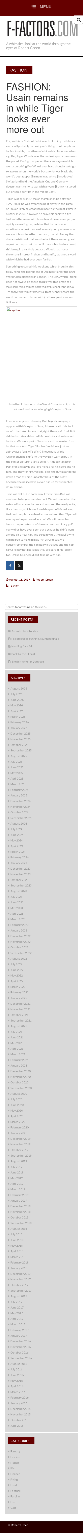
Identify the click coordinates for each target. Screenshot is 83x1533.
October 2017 (19, 1285)
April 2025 (16, 778)
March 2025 (17, 784)
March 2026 (17, 716)
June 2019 (17, 1172)
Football (15, 1490)
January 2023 (18, 930)
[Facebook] (10, 565)
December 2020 (20, 1071)
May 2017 (16, 1313)
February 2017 (19, 1330)
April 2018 (16, 1251)
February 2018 (19, 1262)
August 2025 (18, 756)
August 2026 (18, 688)
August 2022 (18, 958)
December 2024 (20, 801)
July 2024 (16, 829)
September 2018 (21, 1223)
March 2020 (17, 1121)
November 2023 (20, 874)
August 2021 (18, 1026)
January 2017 (18, 1335)
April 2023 (16, 913)
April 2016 (16, 1386)
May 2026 (16, 705)
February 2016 (19, 1397)
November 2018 (20, 1211)
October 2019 (19, 1150)
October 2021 (19, 1015)
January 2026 (18, 728)
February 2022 (19, 992)
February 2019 (19, 1195)
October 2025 (19, 744)
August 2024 (18, 823)
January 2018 (18, 1268)
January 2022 (18, 998)
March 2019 (17, 1189)
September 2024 (21, 818)
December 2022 (20, 936)
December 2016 (20, 1341)
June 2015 (17, 1425)
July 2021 (16, 1031)
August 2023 (18, 891)
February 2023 (19, 924)
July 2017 (16, 1301)
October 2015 (19, 1420)
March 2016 (17, 1392)
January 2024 (18, 863)
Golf (13, 1507)
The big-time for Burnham (27, 661)
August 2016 (18, 1363)
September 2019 (21, 1155)
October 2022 (19, 947)
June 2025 (17, 767)
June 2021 (17, 1037)
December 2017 (20, 1273)
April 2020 (16, 1116)
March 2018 (17, 1256)
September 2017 (21, 1290)
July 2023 (16, 896)
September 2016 (21, 1358)
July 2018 (16, 1234)
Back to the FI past (23, 654)
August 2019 (18, 1161)
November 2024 (20, 806)
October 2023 (19, 879)
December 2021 (20, 1003)
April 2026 (16, 711)
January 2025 (18, 795)
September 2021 (21, 1020)
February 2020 (19, 1127)
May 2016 (16, 1380)
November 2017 (20, 1279)
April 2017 (16, 1318)
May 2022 (16, 975)
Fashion (18, 70)
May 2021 (16, 1043)
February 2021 (19, 1060)
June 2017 (17, 1307)
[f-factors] (42, 28)
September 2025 (21, 750)
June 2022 (17, 969)
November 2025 (20, 739)
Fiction (14, 1462)
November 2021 (20, 1009)
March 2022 (17, 986)
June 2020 (17, 1105)
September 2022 (21, 953)
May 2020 (16, 1110)
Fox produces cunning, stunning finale (35, 638)
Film (12, 1468)
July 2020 (16, 1099)
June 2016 (17, 1375)
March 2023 (17, 919)
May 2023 (16, 908)
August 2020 (18, 1093)
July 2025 (16, 761)
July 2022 (16, 964)
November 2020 (20, 1076)
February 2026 (19, 722)
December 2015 (20, 1408)
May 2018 (16, 1245)
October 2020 (19, 1082)
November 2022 (20, 941)
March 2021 (17, 1054)
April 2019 (16, 1183)
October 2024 (19, 812)
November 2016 (20, 1347)
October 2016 (19, 1352)
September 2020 (21, 1088)
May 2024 (16, 840)
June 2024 (17, 834)
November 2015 (20, 1414)
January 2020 (18, 1133)
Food (13, 1485)
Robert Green (44, 579)
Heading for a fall (21, 646)
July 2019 (16, 1166)
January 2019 (18, 1200)
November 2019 (20, 1144)
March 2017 (17, 1324)
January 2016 (18, 1403)
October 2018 (19, 1217)
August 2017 (18, 1296)
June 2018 (17, 1240)
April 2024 (16, 846)
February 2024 (19, 857)
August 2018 (18, 1228)
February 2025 (19, 789)
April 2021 (16, 1048)
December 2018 (20, 1206)
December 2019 (20, 1138)
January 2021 (18, 1065)
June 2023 (17, 902)
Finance (15, 1474)
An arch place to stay (24, 631)
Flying (14, 1479)
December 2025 (20, 733)
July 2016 (16, 1369)
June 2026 (17, 699)
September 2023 (21, 885)
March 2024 (17, 851)
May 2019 (16, 1178)
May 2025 (16, 773)
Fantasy (15, 1451)
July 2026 (16, 694)
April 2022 (16, 981)
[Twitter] (19, 565)
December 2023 (20, 868)
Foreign (15, 1496)
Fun (12, 1502)
